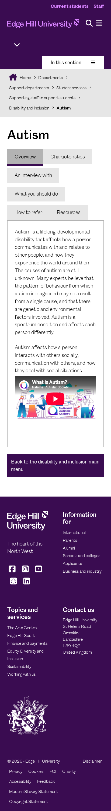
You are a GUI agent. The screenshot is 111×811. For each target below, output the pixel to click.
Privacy (15, 771)
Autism (64, 108)
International (74, 532)
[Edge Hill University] (27, 529)
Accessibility (20, 781)
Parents (70, 540)
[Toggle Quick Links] (17, 45)
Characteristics (67, 157)
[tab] (25, 156)
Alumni (69, 548)
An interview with (33, 175)
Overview (25, 157)
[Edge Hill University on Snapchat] (13, 584)
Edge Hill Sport (21, 635)
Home (25, 77)
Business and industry (82, 571)
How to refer (28, 212)
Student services (71, 87)
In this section (66, 62)
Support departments (29, 87)
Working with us (21, 674)
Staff (98, 6)
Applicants (72, 563)
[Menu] (99, 23)
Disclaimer (92, 761)
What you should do (36, 194)
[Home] (43, 25)
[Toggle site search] (89, 23)
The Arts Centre (22, 627)
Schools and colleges (81, 555)
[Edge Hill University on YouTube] (39, 572)
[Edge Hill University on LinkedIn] (26, 584)
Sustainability (19, 666)
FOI (53, 771)
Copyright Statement (28, 801)
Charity (69, 771)
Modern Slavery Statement (33, 791)
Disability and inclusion (29, 108)
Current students (70, 6)
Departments (50, 77)
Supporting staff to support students (42, 97)
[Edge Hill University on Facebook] (12, 572)
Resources (69, 212)
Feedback (46, 781)
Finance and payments (27, 643)
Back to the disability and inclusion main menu (55, 466)
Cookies (35, 771)
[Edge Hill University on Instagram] (25, 572)
